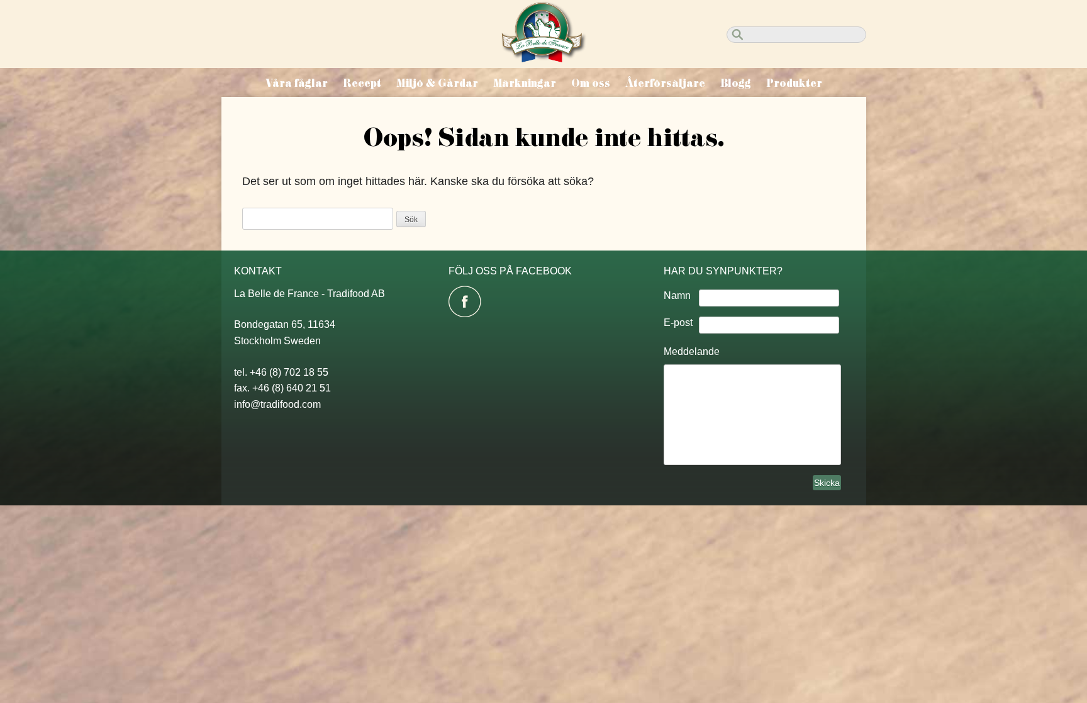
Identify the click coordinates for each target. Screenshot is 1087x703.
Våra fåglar (296, 83)
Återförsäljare (665, 83)
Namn (677, 295)
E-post (678, 322)
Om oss (590, 83)
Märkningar (524, 83)
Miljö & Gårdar (437, 83)
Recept (362, 83)
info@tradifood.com (277, 404)
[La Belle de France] (543, 58)
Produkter (794, 83)
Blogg (735, 83)
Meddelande (692, 351)
